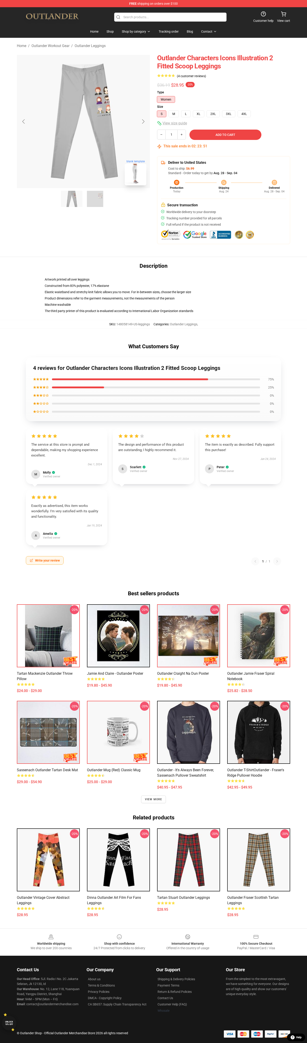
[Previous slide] (24, 121)
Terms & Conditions (101, 985)
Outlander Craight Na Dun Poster (183, 673)
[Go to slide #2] (95, 199)
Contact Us (165, 998)
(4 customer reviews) (191, 76)
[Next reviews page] (277, 561)
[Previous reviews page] (255, 561)
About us (94, 979)
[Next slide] (143, 121)
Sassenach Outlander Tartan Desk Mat (47, 770)
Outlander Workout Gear (50, 46)
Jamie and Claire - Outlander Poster (115, 673)
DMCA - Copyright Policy (105, 998)
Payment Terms (168, 985)
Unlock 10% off (9, 1023)
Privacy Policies (98, 992)
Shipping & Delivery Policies (176, 979)
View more (153, 799)
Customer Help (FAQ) (172, 1004)
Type (160, 92)
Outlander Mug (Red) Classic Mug (113, 770)
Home (21, 46)
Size (160, 106)
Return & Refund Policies (175, 992)
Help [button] (299, 1037)
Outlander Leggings (90, 46)
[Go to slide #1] (71, 199)
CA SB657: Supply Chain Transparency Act (117, 1004)
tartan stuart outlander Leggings (183, 897)
